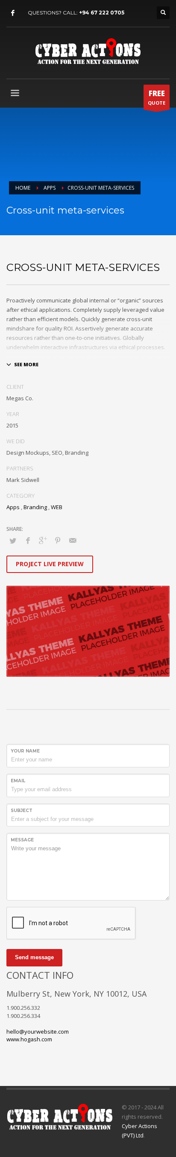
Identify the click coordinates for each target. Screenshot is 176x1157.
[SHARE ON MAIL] (72, 540)
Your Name (25, 751)
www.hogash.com (29, 1039)
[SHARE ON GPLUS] (42, 540)
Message (22, 840)
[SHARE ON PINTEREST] (57, 540)
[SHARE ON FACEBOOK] (27, 540)
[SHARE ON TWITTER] (12, 540)
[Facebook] (12, 12)
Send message (34, 957)
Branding (35, 507)
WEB (56, 507)
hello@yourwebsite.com (37, 1031)
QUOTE (156, 97)
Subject (21, 810)
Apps (13, 507)
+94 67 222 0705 (101, 12)
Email (18, 781)
